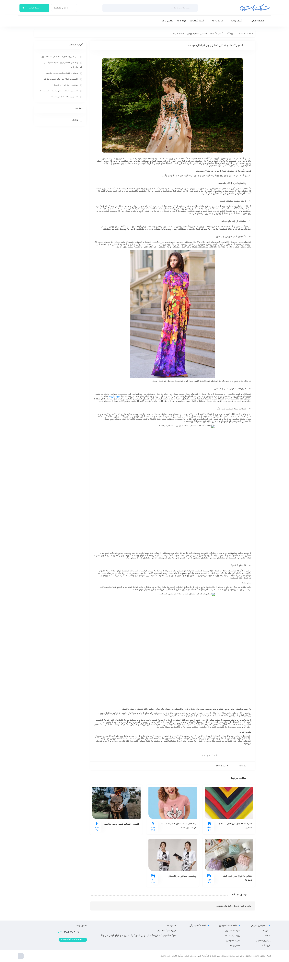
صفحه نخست (246, 33)
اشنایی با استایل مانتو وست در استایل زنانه (58, 90)
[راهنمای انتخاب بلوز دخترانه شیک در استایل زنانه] (172, 803)
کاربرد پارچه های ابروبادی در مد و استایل (59, 56)
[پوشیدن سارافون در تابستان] (172, 855)
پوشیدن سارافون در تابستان (182, 876)
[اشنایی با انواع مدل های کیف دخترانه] (229, 855)
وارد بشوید (221, 906)
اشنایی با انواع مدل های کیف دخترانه (61, 79)
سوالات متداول (232, 930)
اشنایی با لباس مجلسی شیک (64, 96)
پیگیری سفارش (263, 940)
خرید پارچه (114, 396)
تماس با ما (265, 930)
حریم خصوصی (233, 940)
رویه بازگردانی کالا (232, 935)
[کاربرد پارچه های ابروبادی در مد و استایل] (229, 803)
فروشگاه (266, 945)
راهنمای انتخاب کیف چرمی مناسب (122, 824)
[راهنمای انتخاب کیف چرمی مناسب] (116, 803)
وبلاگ (230, 33)
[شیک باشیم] (236, 7)
